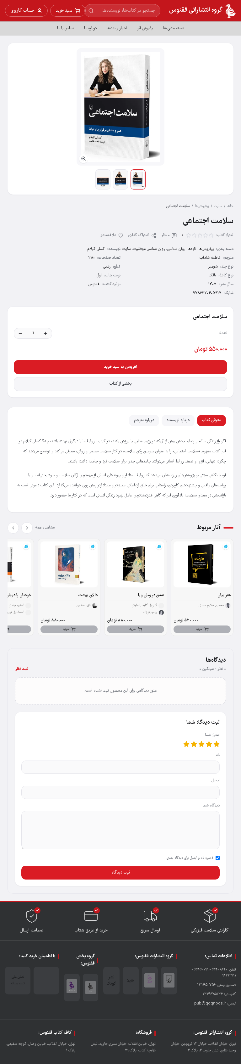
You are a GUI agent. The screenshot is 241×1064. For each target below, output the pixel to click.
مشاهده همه (45, 528)
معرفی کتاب (211, 420)
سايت (218, 206)
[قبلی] (27, 528)
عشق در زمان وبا (151, 595)
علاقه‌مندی (108, 235)
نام (218, 755)
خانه (230, 206)
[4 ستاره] (194, 744)
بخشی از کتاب (121, 384)
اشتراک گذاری (138, 235)
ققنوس (93, 284)
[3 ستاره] (201, 744)
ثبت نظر (21, 669)
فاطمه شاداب (210, 258)
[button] (120, 107)
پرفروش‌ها (202, 206)
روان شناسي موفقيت (149, 249)
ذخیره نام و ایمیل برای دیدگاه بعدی (190, 858)
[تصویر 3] (102, 179)
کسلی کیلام (96, 249)
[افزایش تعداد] (45, 333)
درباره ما (90, 28)
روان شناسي (176, 249)
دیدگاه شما (211, 806)
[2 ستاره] (209, 744)
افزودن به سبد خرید (120, 367)
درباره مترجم (144, 420)
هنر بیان (224, 595)
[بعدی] (13, 528)
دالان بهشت (88, 595)
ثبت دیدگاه (120, 872)
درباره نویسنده (178, 420)
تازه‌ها (192, 249)
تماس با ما (65, 28)
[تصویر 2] (120, 179)
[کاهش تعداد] (20, 333)
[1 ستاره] (216, 744)
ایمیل (215, 781)
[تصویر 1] (138, 179)
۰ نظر (165, 235)
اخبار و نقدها (117, 28)
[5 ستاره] (186, 744)
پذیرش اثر (145, 28)
